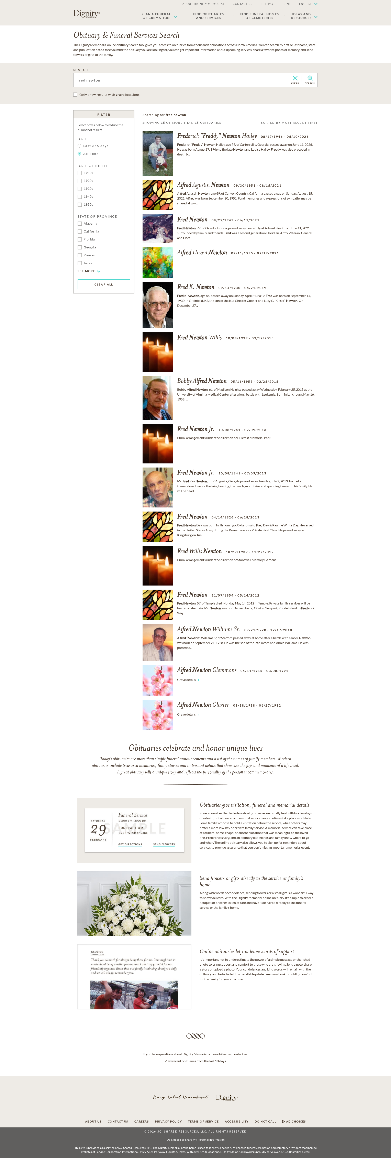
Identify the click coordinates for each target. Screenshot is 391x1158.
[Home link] (86, 14)
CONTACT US (242, 4)
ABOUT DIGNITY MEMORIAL (203, 4)
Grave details (186, 680)
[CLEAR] (295, 78)
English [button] (306, 4)
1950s (88, 204)
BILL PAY (266, 4)
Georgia (90, 247)
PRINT (286, 4)
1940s (88, 196)
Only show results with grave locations (109, 94)
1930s (88, 188)
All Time (91, 154)
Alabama (90, 223)
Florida (89, 239)
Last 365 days (96, 146)
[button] (159, 16)
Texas (88, 263)
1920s (88, 180)
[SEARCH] (310, 78)
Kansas (89, 255)
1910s (88, 172)
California (91, 231)
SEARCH (81, 70)
